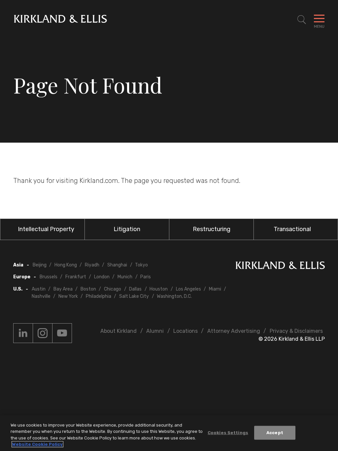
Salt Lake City (134, 296)
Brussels (48, 277)
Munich (125, 277)
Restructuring (211, 229)
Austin (39, 289)
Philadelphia (98, 296)
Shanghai (117, 265)
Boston (88, 289)
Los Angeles (188, 289)
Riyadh (92, 265)
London (102, 277)
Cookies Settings (228, 432)
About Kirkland (118, 331)
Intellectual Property (46, 229)
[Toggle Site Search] (302, 20)
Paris (145, 277)
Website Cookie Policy (37, 444)
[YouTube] (62, 333)
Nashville (41, 296)
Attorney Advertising (233, 331)
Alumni (155, 331)
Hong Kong (65, 265)
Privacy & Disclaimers (296, 331)
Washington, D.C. (174, 296)
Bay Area (63, 289)
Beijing (40, 265)
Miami (215, 289)
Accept (274, 432)
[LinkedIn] (23, 333)
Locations (185, 331)
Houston (159, 289)
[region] (169, 433)
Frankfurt (75, 277)
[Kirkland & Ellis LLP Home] (280, 266)
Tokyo (141, 265)
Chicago (112, 289)
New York (68, 296)
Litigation (127, 229)
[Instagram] (42, 333)
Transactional (292, 229)
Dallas (135, 289)
